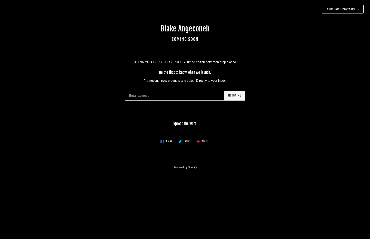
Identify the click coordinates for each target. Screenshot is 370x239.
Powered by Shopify (185, 167)
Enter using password (343, 9)
